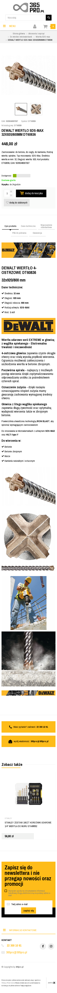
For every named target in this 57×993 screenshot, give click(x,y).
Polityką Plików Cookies (8, 983)
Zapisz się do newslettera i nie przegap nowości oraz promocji (28, 876)
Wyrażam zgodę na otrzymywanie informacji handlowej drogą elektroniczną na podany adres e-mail (29, 893)
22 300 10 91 (14, 945)
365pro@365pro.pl (39, 741)
